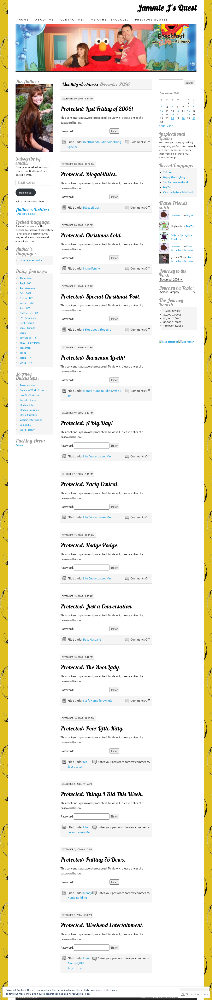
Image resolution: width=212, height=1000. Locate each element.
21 (183, 114)
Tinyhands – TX (28, 337)
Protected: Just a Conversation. (96, 606)
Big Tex (167, 187)
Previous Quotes (151, 19)
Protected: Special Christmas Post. (100, 296)
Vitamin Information (31, 419)
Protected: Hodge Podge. (89, 545)
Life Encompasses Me (97, 456)
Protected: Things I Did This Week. (101, 794)
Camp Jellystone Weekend (178, 192)
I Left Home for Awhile (97, 700)
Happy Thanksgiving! (174, 177)
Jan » (170, 125)
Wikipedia (25, 424)
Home (24, 19)
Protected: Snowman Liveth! (92, 357)
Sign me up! (25, 192)
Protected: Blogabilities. (88, 174)
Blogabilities (91, 207)
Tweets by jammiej (26, 213)
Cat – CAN (25, 293)
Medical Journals (29, 409)
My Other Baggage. (109, 19)
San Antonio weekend (175, 182)
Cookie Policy (82, 993)
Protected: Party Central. (89, 484)
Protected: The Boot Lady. (90, 667)
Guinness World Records (33, 390)
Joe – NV (25, 308)
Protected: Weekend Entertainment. (101, 925)
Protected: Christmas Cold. (91, 235)
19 (172, 114)
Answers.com (27, 385)
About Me (44, 19)
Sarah (23, 332)
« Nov (162, 125)
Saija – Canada (27, 327)
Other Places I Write (31, 260)
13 (177, 110)
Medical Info (27, 404)
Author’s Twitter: (32, 209)
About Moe (26, 278)
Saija (173, 235)
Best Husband (92, 639)
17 (161, 114)
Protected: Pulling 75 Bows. (92, 859)
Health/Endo (91, 142)
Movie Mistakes (28, 414)
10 (161, 110)
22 (188, 114)
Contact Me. (72, 19)
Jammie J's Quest (167, 7)
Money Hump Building (97, 390)
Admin (19, 444)
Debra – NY (26, 298)
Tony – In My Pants (30, 342)
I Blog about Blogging (97, 329)
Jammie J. (176, 215)
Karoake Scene (28, 399)
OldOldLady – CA (29, 312)
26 (172, 118)
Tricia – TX (25, 357)
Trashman (25, 347)
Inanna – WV (27, 303)
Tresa (23, 352)
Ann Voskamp (27, 288)
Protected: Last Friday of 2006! (96, 108)
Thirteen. (168, 172)
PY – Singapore (28, 317)
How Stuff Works (29, 395)
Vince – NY (26, 362)
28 (183, 118)
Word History (27, 429)
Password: (67, 131)
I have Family (91, 268)
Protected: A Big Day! (86, 423)
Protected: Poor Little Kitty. (92, 728)
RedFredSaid (27, 322)
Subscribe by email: (28, 161)
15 (188, 110)
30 (194, 118)
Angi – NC (25, 283)
